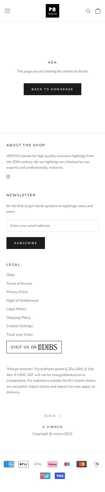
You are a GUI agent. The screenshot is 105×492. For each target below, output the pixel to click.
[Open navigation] (7, 11)
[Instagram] (8, 176)
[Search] (88, 10)
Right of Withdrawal (22, 300)
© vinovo (52, 427)
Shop (10, 274)
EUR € (50, 416)
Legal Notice (16, 309)
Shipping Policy (18, 317)
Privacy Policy (17, 292)
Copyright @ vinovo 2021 (52, 433)
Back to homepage (52, 89)
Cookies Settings (19, 326)
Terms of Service (19, 283)
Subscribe (25, 243)
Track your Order (19, 334)
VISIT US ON (24, 347)
